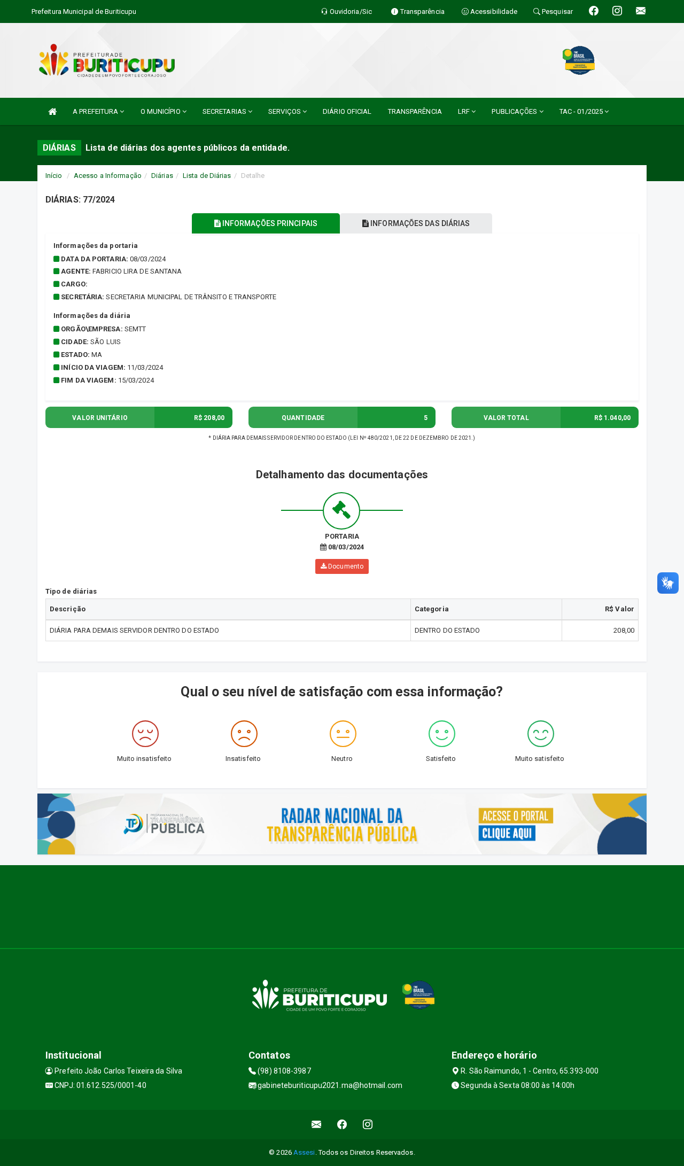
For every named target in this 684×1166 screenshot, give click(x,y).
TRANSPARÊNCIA (415, 111)
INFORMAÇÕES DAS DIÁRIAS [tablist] (419, 223)
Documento (345, 566)
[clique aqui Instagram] (368, 1124)
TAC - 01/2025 (581, 111)
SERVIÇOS (285, 111)
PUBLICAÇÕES (515, 111)
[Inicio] (52, 111)
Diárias (162, 176)
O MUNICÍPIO (161, 111)
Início (54, 176)
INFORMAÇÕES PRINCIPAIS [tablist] (269, 223)
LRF (464, 111)
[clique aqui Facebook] (342, 1124)
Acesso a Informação (108, 176)
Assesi (304, 1152)
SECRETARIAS (225, 111)
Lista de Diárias (207, 176)
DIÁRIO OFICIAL (347, 111)
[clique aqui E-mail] (316, 1124)
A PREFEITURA (96, 111)
